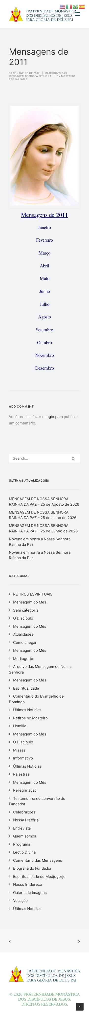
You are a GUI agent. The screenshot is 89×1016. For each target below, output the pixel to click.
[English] (63, 6)
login (49, 416)
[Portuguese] (75, 6)
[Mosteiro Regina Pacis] (43, 14)
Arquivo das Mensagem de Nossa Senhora (38, 75)
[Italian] (69, 6)
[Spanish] (82, 6)
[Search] (44, 458)
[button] (77, 14)
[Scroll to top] (80, 1006)
